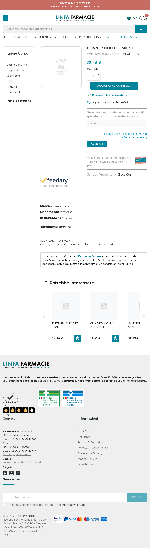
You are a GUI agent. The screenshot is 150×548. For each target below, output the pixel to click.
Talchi (10, 81)
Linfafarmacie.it (25, 515)
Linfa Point (85, 431)
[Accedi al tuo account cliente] (140, 17)
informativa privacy (74, 504)
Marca (45, 206)
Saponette (13, 75)
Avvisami (97, 143)
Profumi (11, 86)
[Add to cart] (77, 338)
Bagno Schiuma (16, 64)
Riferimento (49, 212)
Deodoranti (13, 92)
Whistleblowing (88, 464)
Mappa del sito (87, 459)
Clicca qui (124, 174)
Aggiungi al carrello (114, 85)
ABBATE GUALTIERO (125, 54)
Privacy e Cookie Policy (93, 448)
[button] (44, 316)
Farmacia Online (89, 256)
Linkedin (18, 474)
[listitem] (66, 316)
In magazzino (51, 217)
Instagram (11, 474)
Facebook (5, 473)
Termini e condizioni (91, 442)
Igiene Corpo (17, 53)
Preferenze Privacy (90, 453)
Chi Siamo (84, 437)
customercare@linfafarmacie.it (22, 462)
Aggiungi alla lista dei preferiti (110, 102)
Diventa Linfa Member (75, 2)
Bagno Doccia (15, 70)
